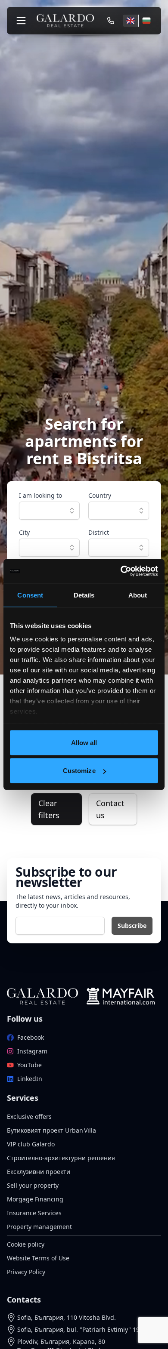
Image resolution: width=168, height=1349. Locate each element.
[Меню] (21, 20)
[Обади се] (110, 20)
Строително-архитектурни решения (61, 1158)
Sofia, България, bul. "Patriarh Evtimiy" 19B (80, 1329)
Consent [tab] (30, 594)
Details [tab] (84, 594)
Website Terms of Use (38, 1258)
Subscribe (132, 925)
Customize (79, 770)
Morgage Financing (35, 1199)
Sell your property (33, 1185)
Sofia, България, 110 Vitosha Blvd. (66, 1317)
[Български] (146, 21)
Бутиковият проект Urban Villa (51, 1130)
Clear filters (48, 809)
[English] (130, 21)
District (98, 532)
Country (99, 495)
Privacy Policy (26, 1272)
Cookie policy (25, 1244)
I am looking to (40, 495)
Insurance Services (34, 1213)
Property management (39, 1227)
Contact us (110, 809)
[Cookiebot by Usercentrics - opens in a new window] (121, 571)
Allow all (84, 742)
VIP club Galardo (31, 1144)
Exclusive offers (29, 1116)
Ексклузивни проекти (38, 1171)
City (24, 532)
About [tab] (137, 594)
